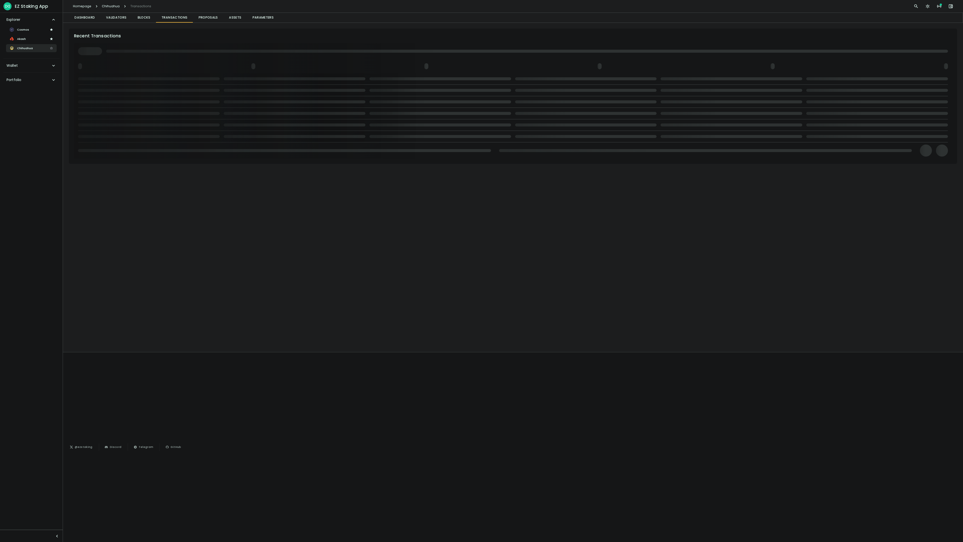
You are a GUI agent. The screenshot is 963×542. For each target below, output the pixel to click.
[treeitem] (31, 20)
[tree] (31, 50)
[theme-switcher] (927, 6)
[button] (51, 29)
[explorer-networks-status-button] (939, 6)
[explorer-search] (916, 6)
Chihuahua (111, 6)
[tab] (85, 18)
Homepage (82, 6)
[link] (81, 447)
